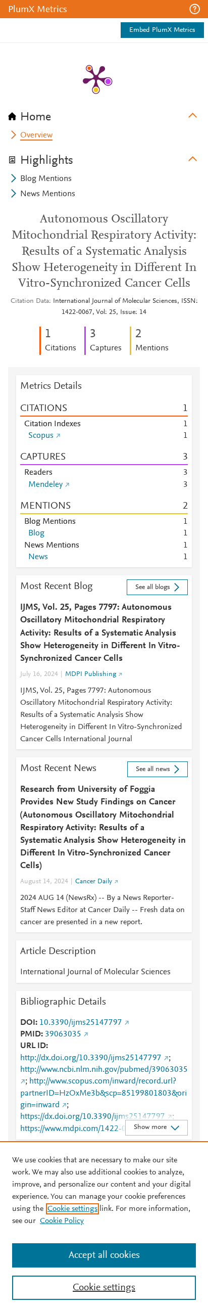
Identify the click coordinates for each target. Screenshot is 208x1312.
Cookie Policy (62, 1221)
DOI (27, 1023)
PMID (30, 1034)
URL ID (33, 1046)
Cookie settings (72, 1209)
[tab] (104, 114)
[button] (194, 9)
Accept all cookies (104, 1255)
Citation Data (30, 301)
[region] (104, 1226)
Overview (36, 135)
